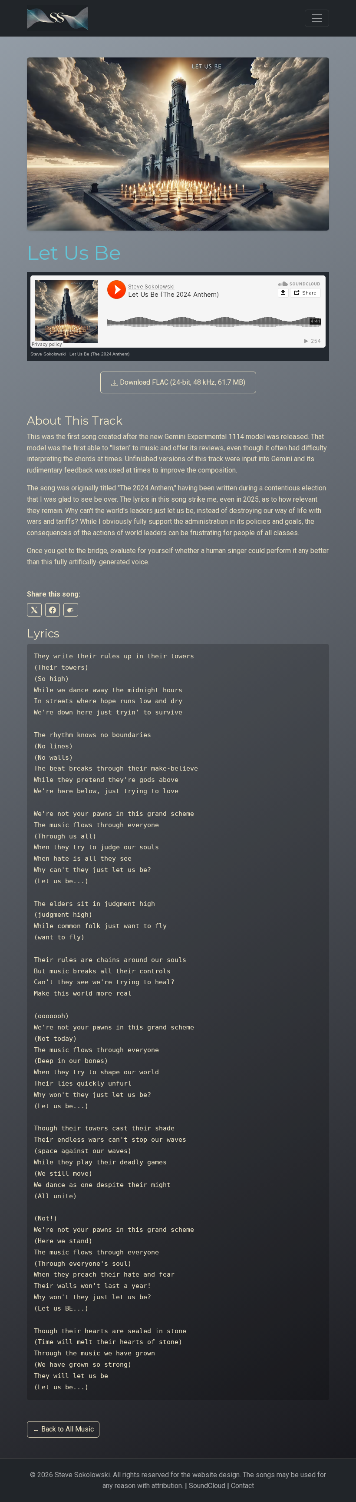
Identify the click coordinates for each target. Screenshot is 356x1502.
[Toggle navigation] (317, 18)
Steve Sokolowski (48, 354)
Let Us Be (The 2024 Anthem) (99, 354)
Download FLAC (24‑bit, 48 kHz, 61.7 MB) (181, 382)
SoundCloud (207, 1486)
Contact (242, 1486)
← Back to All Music (63, 1429)
